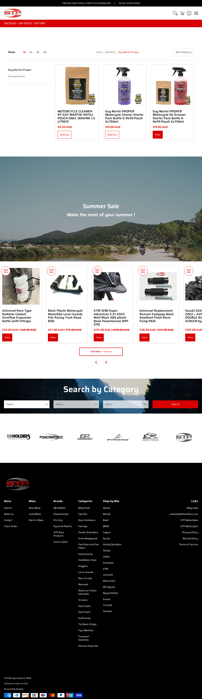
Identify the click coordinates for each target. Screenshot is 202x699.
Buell (105, 520)
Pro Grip (58, 520)
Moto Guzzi (109, 581)
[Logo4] (84, 437)
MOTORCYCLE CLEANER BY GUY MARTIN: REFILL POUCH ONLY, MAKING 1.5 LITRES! (76, 116)
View (157, 134)
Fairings (82, 526)
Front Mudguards (87, 538)
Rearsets (83, 584)
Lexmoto (108, 575)
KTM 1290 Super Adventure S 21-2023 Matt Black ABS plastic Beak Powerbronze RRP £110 (111, 317)
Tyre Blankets (86, 630)
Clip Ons (82, 514)
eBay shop (192, 508)
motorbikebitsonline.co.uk (184, 514)
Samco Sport (60, 542)
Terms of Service (188, 544)
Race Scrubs (85, 578)
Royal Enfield (110, 593)
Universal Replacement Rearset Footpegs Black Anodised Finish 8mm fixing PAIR (156, 315)
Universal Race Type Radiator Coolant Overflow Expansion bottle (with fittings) (17, 315)
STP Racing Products (14, 678)
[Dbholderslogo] (18, 437)
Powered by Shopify (13, 689)
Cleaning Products (16, 76)
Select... (10, 404)
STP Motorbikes (189, 520)
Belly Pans (84, 508)
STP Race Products (58, 534)
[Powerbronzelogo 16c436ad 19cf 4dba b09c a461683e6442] (51, 437)
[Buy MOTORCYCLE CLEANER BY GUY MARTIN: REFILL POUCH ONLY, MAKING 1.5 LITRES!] (77, 86)
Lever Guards (85, 572)
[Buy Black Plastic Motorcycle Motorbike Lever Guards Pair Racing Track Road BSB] (66, 286)
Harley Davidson (112, 544)
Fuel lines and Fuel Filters (88, 546)
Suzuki (106, 599)
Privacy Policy (190, 532)
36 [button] (37, 52)
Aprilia (106, 508)
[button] (182, 13)
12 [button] (24, 52)
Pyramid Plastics (62, 526)
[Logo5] (183, 437)
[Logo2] (150, 437)
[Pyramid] (117, 437)
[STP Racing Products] (13, 13)
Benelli (106, 514)
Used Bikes (35, 514)
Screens (82, 600)
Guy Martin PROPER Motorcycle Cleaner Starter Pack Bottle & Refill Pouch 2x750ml (124, 116)
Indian (106, 556)
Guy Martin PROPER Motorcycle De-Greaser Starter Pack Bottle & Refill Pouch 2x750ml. (169, 116)
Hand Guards (85, 554)
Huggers (83, 566)
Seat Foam (84, 612)
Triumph (107, 605)
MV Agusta (109, 587)
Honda (106, 550)
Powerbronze (60, 514)
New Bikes (34, 508)
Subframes (84, 618)
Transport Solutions (83, 638)
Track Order (10, 526)
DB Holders (59, 508)
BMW (106, 526)
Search (8, 508)
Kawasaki (108, 563)
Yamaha (107, 611)
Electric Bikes (36, 520)
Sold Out (64, 135)
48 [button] (44, 52)
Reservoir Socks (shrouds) (87, 592)
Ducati (106, 538)
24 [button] (30, 52)
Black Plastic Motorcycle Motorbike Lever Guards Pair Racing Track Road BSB (65, 315)
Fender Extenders (88, 532)
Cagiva (106, 532)
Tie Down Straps (87, 624)
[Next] (105, 362)
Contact (8, 520)
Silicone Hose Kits (88, 646)
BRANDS (110, 52)
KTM (105, 569)
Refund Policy (190, 538)
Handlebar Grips (87, 560)
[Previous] (96, 362)
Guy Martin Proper (128, 52)
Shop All (101, 351)
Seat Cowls (84, 606)
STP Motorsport (189, 526)
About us (9, 514)
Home (99, 52)
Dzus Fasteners (86, 520)
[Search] (175, 13)
